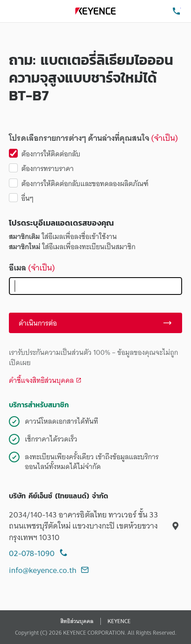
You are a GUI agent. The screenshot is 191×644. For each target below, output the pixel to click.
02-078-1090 (32, 553)
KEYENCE (119, 621)
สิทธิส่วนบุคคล (76, 621)
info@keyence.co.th (42, 570)
